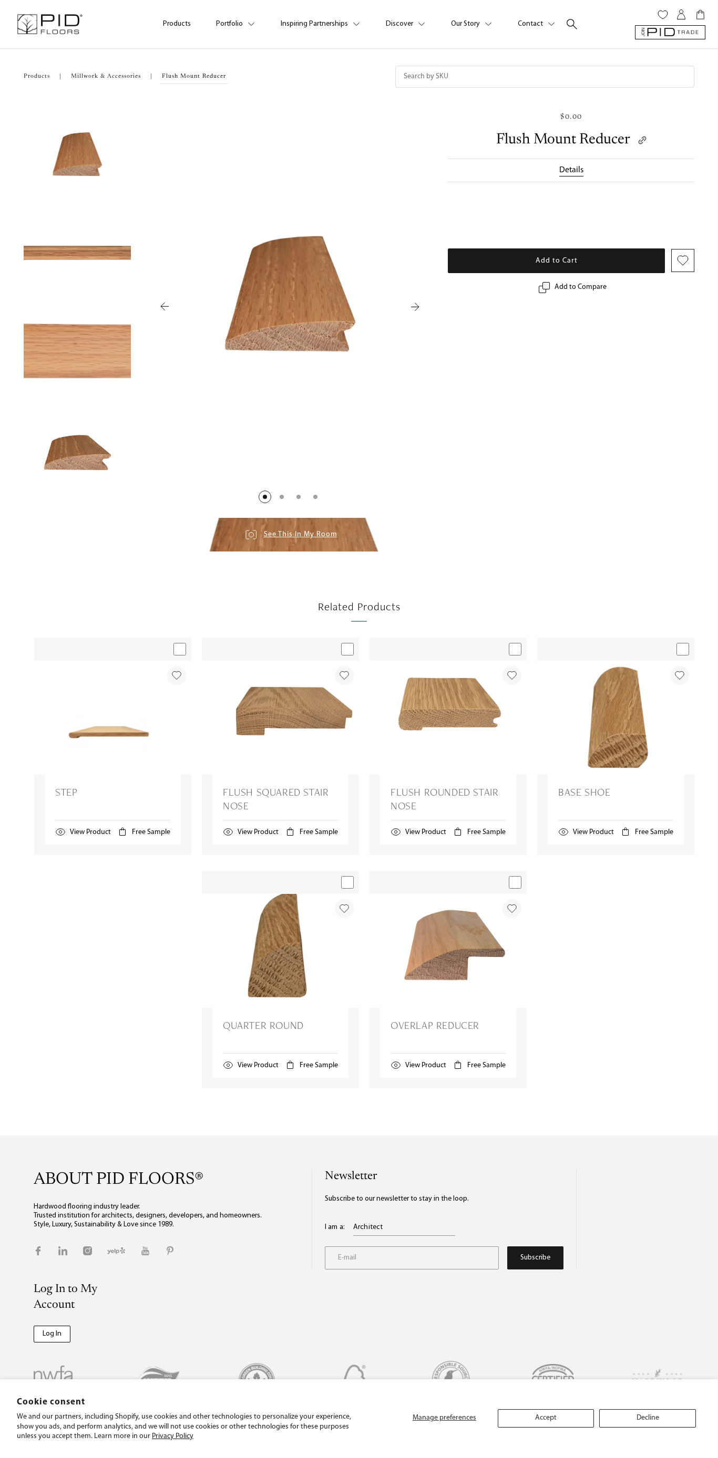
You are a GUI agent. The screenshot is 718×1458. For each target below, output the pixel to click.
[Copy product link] (642, 140)
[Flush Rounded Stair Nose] (448, 718)
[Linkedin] (62, 1250)
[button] (265, 497)
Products (177, 24)
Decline (648, 1418)
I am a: (335, 1227)
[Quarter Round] (280, 951)
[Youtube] (145, 1250)
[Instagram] (87, 1250)
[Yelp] (116, 1250)
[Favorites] (663, 14)
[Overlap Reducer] (448, 951)
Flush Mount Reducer (563, 139)
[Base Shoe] (615, 718)
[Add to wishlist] (176, 675)
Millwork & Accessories (106, 76)
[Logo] (49, 24)
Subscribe (535, 1258)
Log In (52, 1334)
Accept (546, 1418)
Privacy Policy (172, 1436)
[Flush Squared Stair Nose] (280, 718)
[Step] (112, 718)
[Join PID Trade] (670, 32)
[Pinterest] (170, 1250)
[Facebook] (38, 1250)
